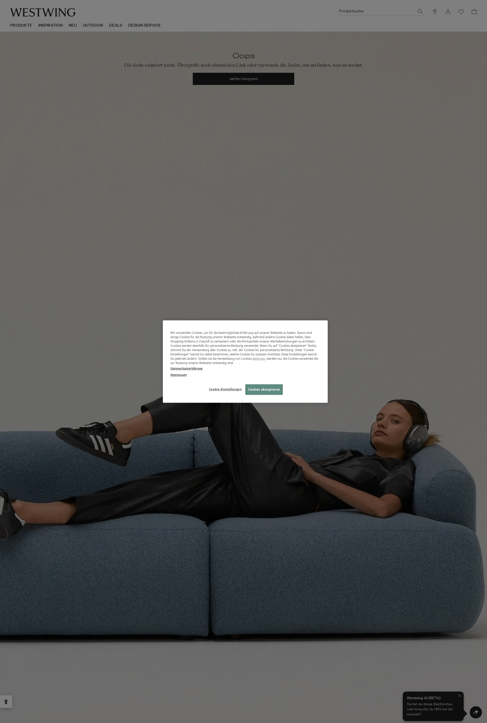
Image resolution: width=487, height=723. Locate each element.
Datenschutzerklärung (186, 368)
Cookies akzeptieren (264, 389)
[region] (245, 361)
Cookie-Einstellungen (225, 389)
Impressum (178, 374)
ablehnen (258, 358)
